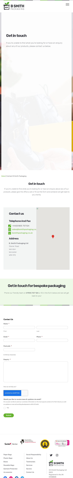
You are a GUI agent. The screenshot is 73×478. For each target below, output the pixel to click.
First (5, 331)
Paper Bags (8, 454)
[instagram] (57, 455)
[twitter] (51, 455)
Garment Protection (10, 469)
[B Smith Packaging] (14, 9)
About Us (29, 458)
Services (29, 465)
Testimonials (30, 462)
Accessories (8, 472)
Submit (8, 415)
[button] (53, 237)
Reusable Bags (9, 465)
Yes (8, 407)
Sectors (29, 469)
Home (3, 176)
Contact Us (30, 472)
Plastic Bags (8, 458)
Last (38, 331)
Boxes (6, 462)
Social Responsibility (33, 454)
